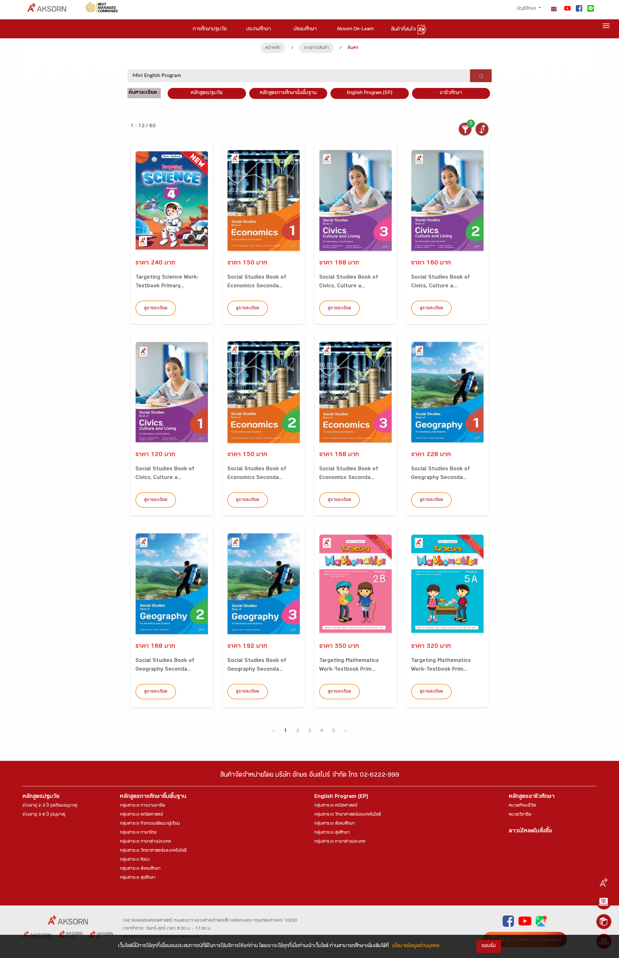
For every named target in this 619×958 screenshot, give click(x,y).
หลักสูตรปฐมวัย (41, 797)
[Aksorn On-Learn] (603, 902)
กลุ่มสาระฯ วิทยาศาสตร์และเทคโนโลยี (153, 851)
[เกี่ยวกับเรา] (603, 882)
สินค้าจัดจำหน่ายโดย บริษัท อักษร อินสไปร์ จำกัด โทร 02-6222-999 (309, 776)
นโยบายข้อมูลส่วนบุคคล (415, 946)
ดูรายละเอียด (155, 309)
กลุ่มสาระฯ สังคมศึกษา (140, 869)
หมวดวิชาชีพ (520, 815)
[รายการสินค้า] (603, 921)
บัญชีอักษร (527, 9)
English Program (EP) (369, 93)
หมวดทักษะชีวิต (522, 806)
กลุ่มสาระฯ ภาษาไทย (138, 833)
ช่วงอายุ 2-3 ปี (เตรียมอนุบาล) (50, 806)
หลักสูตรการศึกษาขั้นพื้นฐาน (288, 93)
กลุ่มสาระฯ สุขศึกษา (137, 878)
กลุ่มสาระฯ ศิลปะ (135, 860)
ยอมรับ (489, 946)
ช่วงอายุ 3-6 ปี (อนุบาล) (44, 815)
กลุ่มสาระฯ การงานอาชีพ (142, 806)
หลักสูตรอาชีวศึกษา (532, 797)
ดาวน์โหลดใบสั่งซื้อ (530, 831)
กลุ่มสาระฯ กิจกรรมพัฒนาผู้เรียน (150, 824)
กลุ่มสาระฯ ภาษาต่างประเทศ (145, 842)
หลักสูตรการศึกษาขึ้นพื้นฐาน (153, 797)
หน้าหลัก (272, 48)
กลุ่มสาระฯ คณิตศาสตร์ (141, 815)
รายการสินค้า (316, 48)
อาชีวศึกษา (451, 93)
